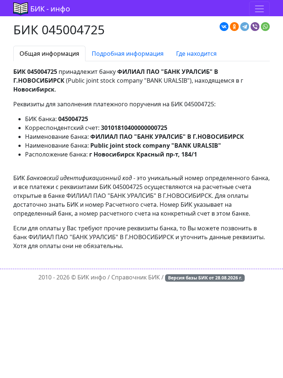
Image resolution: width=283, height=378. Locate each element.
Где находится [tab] (196, 53)
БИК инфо (91, 277)
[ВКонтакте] (224, 26)
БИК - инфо (50, 9)
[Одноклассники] (234, 26)
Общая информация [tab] (49, 53)
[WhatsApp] (265, 26)
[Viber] (255, 26)
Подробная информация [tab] (128, 53)
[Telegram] (244, 26)
